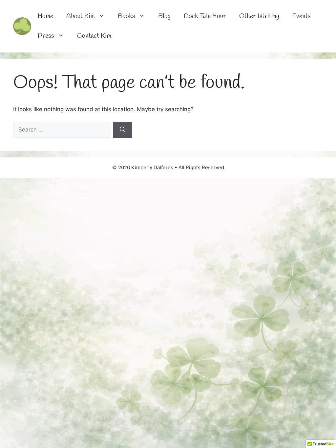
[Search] (122, 130)
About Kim (80, 16)
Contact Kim (94, 35)
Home (45, 16)
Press (46, 35)
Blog (164, 16)
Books (126, 16)
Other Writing (259, 16)
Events (301, 16)
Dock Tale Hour (205, 16)
